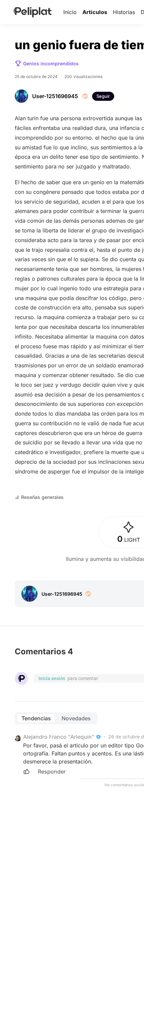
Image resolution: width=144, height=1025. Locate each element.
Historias (124, 12)
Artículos (94, 12)
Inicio (70, 12)
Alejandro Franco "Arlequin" (58, 736)
